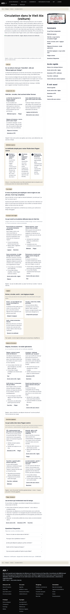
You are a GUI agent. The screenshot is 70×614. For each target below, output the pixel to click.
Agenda (21, 587)
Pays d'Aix (23, 1)
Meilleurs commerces (41, 587)
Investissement (56, 596)
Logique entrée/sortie (32, 112)
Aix (2, 9)
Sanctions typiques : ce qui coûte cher (56, 51)
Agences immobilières (58, 589)
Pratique (22, 4)
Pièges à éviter (51, 55)
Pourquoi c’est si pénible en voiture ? (15, 538)
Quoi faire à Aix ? (7, 591)
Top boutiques (39, 594)
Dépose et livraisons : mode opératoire (54, 47)
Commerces (32, 1)
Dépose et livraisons (12, 130)
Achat (53, 591)
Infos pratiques (7, 602)
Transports (5, 604)
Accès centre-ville (10, 522)
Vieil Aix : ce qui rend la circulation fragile (53, 38)
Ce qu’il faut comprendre (54, 31)
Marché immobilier (57, 587)
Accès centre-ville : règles (13, 276)
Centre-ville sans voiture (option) (56, 79)
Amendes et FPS (11, 133)
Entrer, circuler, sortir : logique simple (55, 42)
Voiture (11, 9)
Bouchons (15, 250)
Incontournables (7, 594)
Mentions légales (23, 609)
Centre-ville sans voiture (32, 276)
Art (54, 1)
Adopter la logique (12, 316)
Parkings (5, 606)
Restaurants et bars (44, 1)
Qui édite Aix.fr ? (23, 604)
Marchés (38, 596)
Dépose (9, 279)
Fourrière (9, 405)
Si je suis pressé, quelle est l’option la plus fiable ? (19, 551)
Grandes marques (40, 591)
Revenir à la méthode (12, 333)
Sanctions (28, 379)
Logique (9, 250)
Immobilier (14, 4)
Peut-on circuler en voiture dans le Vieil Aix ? (17, 534)
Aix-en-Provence (13, 1)
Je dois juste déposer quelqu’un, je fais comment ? (19, 543)
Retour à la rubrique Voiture (55, 67)
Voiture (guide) (51, 87)
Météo (4, 609)
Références (22, 606)
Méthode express (11, 114)
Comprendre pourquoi (32, 314)
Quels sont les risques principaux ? (15, 547)
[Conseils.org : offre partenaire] (56, 18)
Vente (53, 594)
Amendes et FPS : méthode (54, 73)
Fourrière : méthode (12, 481)
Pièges (20, 114)
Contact (21, 611)
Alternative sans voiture (32, 115)
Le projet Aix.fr (23, 602)
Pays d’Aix (5, 589)
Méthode (28, 248)
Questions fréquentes (53, 58)
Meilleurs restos (23, 589)
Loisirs (59, 1)
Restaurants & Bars (24, 591)
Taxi (27, 278)
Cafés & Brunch (23, 594)
